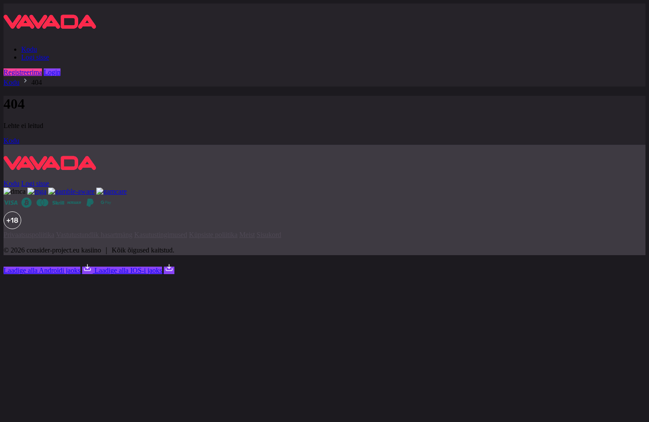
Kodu (29, 49)
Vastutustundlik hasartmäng (94, 234)
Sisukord (269, 234)
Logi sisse (35, 57)
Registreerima (23, 72)
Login (52, 72)
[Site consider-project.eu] (53, 34)
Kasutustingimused (160, 234)
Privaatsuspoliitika (29, 234)
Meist (247, 234)
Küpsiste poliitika (213, 234)
